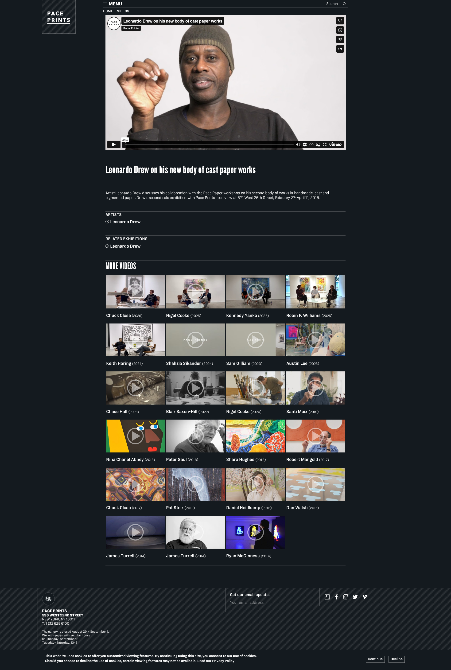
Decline (397, 659)
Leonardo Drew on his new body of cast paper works (180, 169)
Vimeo (366, 597)
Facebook (337, 597)
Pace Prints (54, 611)
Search (345, 3)
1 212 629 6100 (57, 623)
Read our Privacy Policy (215, 660)
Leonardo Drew (125, 221)
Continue (375, 659)
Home (108, 11)
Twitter (356, 597)
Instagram (347, 597)
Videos (123, 11)
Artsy (328, 597)
